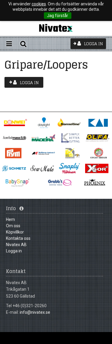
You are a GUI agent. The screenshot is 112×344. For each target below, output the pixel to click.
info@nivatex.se (35, 312)
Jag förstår (57, 15)
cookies (39, 3)
